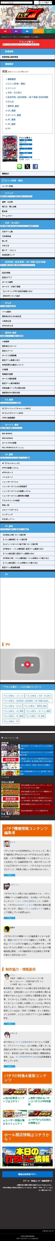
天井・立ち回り (15, 92)
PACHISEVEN (30, 1236)
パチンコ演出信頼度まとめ (28, 901)
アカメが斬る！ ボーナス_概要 (37, 711)
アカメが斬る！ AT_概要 (13, 716)
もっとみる (5, 777)
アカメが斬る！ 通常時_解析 (35, 706)
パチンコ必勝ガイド (33, 908)
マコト (12, 975)
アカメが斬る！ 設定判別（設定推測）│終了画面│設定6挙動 (27, 700)
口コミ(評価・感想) (16, 83)
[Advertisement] (27, 607)
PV (9, 128)
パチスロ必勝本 (15, 943)
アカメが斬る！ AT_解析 (35, 716)
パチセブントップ (6, 37)
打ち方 (11, 101)
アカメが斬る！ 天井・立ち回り (38, 695)
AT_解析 (12, 123)
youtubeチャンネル (23, 904)
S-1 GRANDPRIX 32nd (26, 1056)
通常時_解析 (13, 106)
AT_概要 (12, 119)
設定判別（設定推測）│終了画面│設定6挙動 (28, 97)
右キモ (12, 842)
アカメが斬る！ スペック (13, 695)
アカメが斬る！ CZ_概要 (13, 711)
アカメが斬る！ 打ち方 (12, 706)
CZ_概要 (12, 110)
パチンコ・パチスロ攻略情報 (21, 37)
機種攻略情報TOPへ (27, 1174)
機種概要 (12, 79)
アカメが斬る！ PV (11, 721)
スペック (12, 88)
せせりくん (14, 884)
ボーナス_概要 (14, 115)
